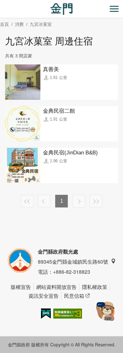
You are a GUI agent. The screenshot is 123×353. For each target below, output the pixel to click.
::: (2, 3)
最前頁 (27, 201)
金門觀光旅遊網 (61, 9)
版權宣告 (21, 286)
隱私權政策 (94, 286)
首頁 (4, 24)
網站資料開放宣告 (56, 286)
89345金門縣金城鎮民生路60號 (73, 261)
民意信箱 (74, 295)
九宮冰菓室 (41, 24)
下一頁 (79, 201)
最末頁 (96, 201)
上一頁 (44, 201)
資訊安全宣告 (43, 295)
